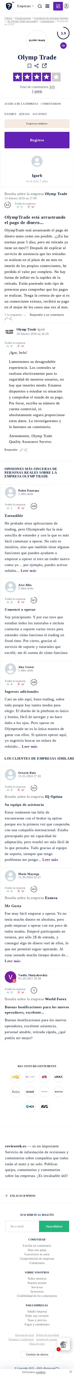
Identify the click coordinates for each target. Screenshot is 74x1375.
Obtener (37, 705)
